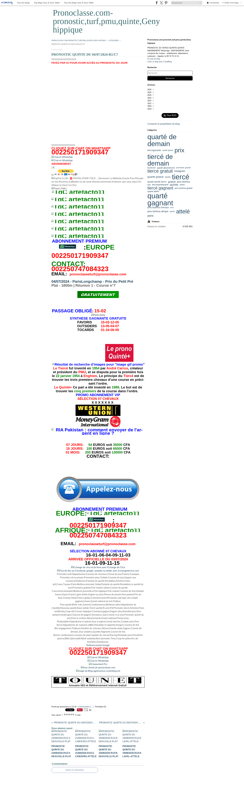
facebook (151, 168)
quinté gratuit (168, 150)
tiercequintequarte (160, 184)
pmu (172, 207)
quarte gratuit (155, 177)
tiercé (180, 176)
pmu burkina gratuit (183, 188)
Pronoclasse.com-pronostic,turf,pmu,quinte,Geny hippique (78, 40)
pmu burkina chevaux (158, 207)
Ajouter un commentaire (75, 770)
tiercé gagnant (160, 188)
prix (179, 150)
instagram (179, 171)
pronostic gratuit (183, 168)
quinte (174, 184)
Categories (114, 40)
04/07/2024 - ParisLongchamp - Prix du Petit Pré (92, 281)
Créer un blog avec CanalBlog (159, 62)
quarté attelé (153, 191)
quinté (172, 211)
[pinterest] (166, 2)
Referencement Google (98, 645)
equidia (168, 177)
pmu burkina (183, 182)
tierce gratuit (160, 171)
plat (149, 185)
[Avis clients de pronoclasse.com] (98, 667)
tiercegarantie (154, 150)
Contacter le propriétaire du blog (163, 124)
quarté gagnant (160, 199)
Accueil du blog (153, 59)
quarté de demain (162, 140)
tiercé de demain (160, 160)
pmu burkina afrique (157, 211)
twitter (182, 185)
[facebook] (156, 2)
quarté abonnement (166, 168)
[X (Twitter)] (161, 2)
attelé (183, 211)
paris (150, 215)
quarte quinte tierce (157, 182)
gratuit (172, 181)
